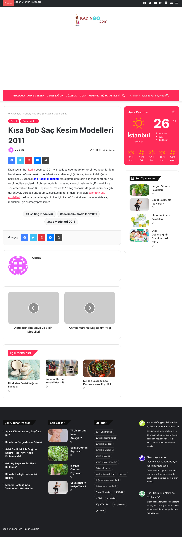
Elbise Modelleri (103, 492)
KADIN (119, 492)
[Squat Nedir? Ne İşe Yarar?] (139, 204)
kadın (31, 169)
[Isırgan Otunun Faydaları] (139, 189)
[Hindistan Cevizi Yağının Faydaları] (24, 370)
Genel (26, 113)
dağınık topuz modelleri (107, 480)
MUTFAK (94, 95)
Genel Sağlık (55, 95)
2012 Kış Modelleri (105, 450)
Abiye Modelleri (103, 468)
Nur (149, 492)
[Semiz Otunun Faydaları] (58, 453)
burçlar (122, 474)
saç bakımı (119, 504)
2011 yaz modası (104, 431)
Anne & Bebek (35, 95)
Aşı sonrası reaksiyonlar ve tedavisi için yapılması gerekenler (162, 461)
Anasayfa (19, 95)
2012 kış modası (104, 443)
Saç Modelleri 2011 (62, 221)
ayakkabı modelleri (105, 474)
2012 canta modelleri (106, 437)
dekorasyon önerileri (106, 486)
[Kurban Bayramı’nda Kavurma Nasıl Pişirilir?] (99, 368)
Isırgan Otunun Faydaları (27, 1)
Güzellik (71, 95)
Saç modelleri (29, 121)
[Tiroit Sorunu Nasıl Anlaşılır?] (58, 435)
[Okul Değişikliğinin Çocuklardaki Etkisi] (139, 235)
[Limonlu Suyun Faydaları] (139, 220)
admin (18, 150)
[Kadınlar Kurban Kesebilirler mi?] (62, 368)
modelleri (111, 498)
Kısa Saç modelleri (40, 214)
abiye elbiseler (103, 456)
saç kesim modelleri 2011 (79, 214)
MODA (99, 498)
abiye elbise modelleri (106, 462)
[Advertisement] (91, 58)
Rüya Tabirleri (110, 95)
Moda (82, 95)
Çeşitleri (100, 510)
